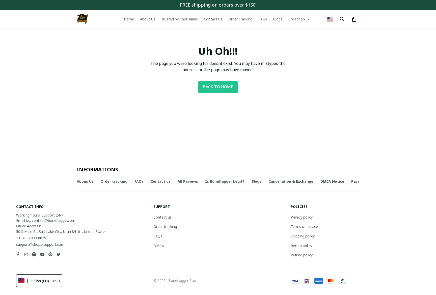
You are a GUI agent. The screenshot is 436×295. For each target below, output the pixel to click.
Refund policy (302, 255)
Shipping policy (303, 236)
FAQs (157, 236)
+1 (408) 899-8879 (31, 237)
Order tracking (165, 226)
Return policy (301, 245)
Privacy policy (302, 217)
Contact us (162, 217)
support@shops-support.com (40, 244)
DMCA (158, 245)
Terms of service (304, 226)
